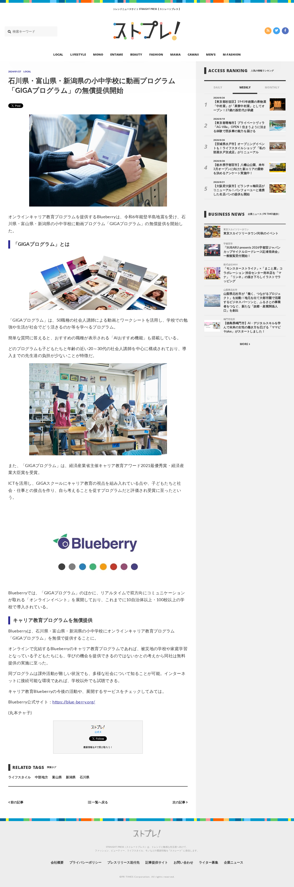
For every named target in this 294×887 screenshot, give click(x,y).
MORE (244, 344)
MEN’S (211, 54)
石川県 (84, 777)
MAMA (175, 54)
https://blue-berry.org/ (73, 702)
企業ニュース (233, 862)
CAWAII (193, 54)
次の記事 (179, 802)
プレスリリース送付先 (123, 862)
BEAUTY (136, 54)
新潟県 (71, 777)
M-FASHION (231, 54)
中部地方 (41, 777)
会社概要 (57, 862)
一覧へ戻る (99, 802)
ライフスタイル (19, 777)
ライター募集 (208, 862)
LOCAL (58, 54)
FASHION (156, 54)
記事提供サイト (156, 862)
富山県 (57, 777)
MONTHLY (272, 87)
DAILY (218, 87)
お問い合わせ (183, 862)
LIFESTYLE (78, 54)
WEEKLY (245, 87)
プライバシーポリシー (85, 862)
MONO (98, 54)
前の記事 (16, 802)
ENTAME (116, 54)
